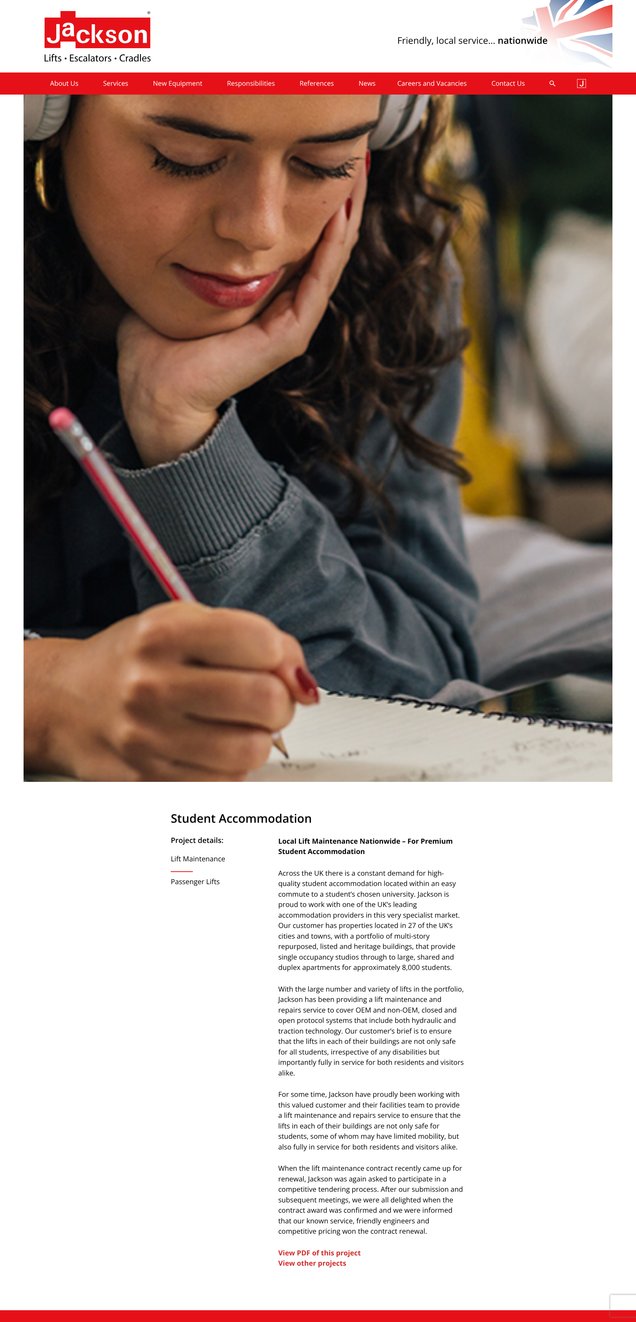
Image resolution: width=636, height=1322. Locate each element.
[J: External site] (581, 83)
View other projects (312, 1263)
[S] (552, 83)
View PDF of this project (319, 1253)
